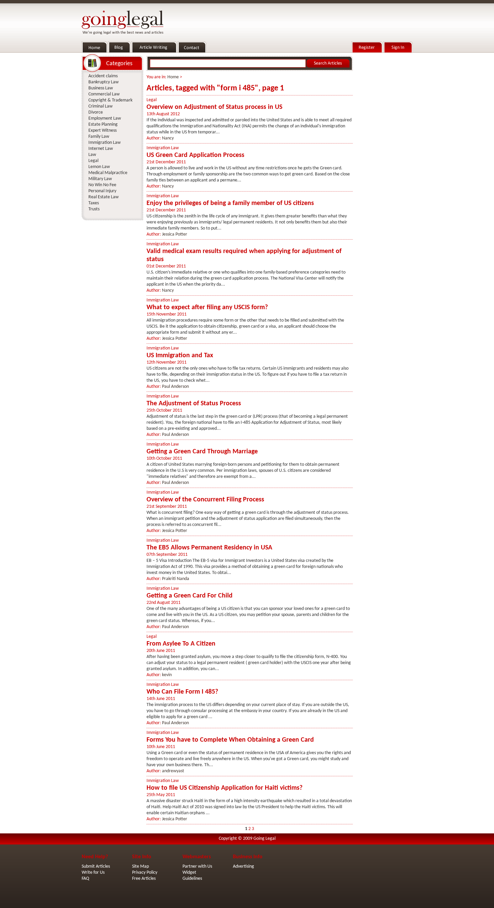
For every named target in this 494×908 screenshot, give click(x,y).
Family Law (98, 136)
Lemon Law (99, 166)
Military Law (100, 178)
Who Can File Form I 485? (182, 692)
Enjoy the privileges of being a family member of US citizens (230, 203)
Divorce (95, 112)
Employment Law (104, 118)
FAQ (85, 878)
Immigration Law (163, 148)
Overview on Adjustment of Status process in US (214, 107)
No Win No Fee (102, 185)
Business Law (100, 88)
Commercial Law (104, 94)
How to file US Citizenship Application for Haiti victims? (224, 788)
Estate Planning (103, 124)
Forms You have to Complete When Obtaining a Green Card (230, 740)
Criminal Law (100, 106)
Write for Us (93, 872)
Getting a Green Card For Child (190, 595)
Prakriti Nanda (175, 578)
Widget (189, 872)
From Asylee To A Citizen (181, 644)
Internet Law (100, 148)
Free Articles (144, 878)
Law (92, 154)
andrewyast (173, 771)
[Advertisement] (384, 155)
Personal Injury (102, 191)
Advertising (243, 866)
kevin (167, 674)
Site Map (140, 866)
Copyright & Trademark (110, 100)
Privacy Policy (144, 872)
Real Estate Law (103, 197)
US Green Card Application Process (195, 155)
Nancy (168, 138)
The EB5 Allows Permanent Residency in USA (209, 547)
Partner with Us (197, 866)
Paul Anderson (175, 386)
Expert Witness (102, 130)
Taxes (93, 203)
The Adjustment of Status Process (194, 403)
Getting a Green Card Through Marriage (202, 451)
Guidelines (192, 878)
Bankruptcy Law (103, 82)
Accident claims (103, 76)
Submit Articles (96, 866)
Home (173, 77)
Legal (152, 99)
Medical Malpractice (107, 172)
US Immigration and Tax (180, 355)
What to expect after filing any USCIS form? (207, 307)
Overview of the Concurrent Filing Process (205, 499)
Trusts (93, 209)
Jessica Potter (174, 234)
